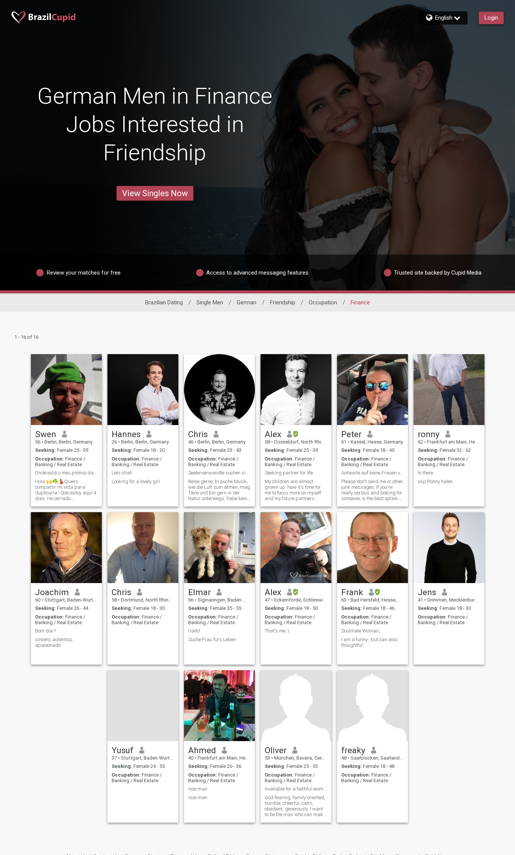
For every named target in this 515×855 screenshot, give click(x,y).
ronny (429, 434)
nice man (197, 789)
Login (491, 17)
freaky (353, 750)
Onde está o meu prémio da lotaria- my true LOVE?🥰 (66, 473)
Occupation (323, 302)
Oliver (276, 750)
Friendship (282, 302)
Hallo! (194, 631)
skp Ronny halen (435, 481)
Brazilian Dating (164, 302)
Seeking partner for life (289, 473)
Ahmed (202, 750)
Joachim (52, 592)
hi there (425, 473)
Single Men (209, 302)
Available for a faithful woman (296, 789)
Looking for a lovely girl (136, 481)
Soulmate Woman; (360, 631)
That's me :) (277, 631)
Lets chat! (122, 473)
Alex (273, 434)
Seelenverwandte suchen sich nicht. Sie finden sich (219, 473)
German (246, 302)
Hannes (126, 434)
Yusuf (122, 750)
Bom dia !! (45, 631)
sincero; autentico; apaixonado (54, 642)
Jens (427, 592)
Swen (45, 434)
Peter (351, 434)
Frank (352, 592)
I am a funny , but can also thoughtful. (369, 642)
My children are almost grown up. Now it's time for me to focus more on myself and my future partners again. (293, 490)
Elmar (199, 592)
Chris (198, 434)
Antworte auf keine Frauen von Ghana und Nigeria (372, 473)
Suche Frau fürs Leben (212, 639)
